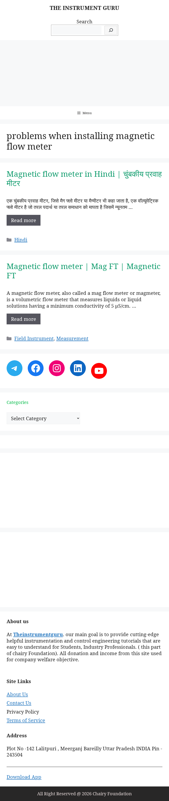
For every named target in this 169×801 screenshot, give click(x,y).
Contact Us (19, 702)
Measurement (72, 338)
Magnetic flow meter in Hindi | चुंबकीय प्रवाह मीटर (84, 178)
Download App (24, 776)
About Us (17, 694)
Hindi (20, 239)
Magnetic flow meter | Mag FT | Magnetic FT (83, 271)
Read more (23, 220)
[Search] (111, 30)
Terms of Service (26, 720)
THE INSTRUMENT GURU (84, 7)
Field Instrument (33, 338)
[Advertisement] (84, 73)
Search (84, 21)
